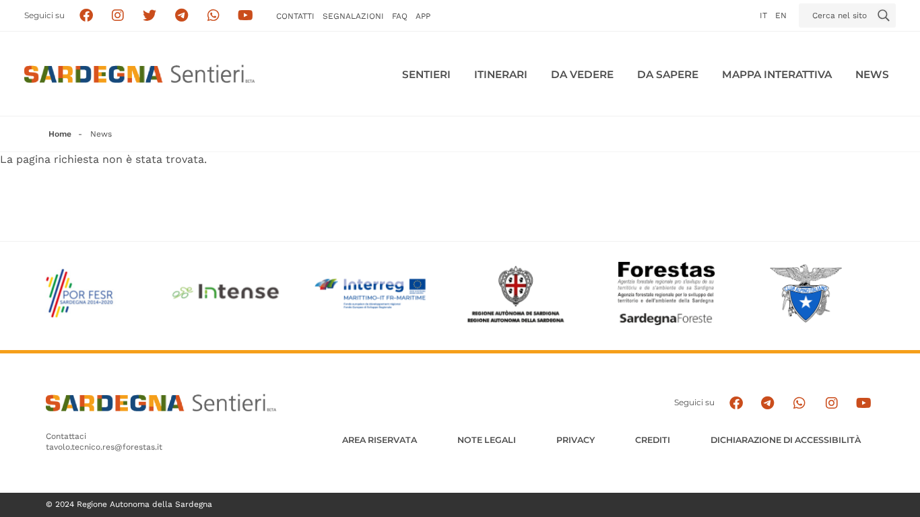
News (872, 74)
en (781, 15)
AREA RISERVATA (379, 440)
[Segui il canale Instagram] (831, 403)
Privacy (575, 440)
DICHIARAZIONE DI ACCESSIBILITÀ (786, 440)
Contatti (295, 16)
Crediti (652, 440)
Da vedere (582, 74)
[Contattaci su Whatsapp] (214, 16)
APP (423, 16)
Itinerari (500, 74)
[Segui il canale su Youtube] (245, 16)
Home (59, 134)
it (763, 15)
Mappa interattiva (777, 74)
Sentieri (426, 74)
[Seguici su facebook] (86, 16)
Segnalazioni (353, 16)
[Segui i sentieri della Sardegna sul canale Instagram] (118, 16)
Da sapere (667, 74)
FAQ (399, 16)
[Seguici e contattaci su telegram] (181, 16)
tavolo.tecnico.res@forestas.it (104, 447)
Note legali (486, 440)
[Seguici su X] (150, 16)
